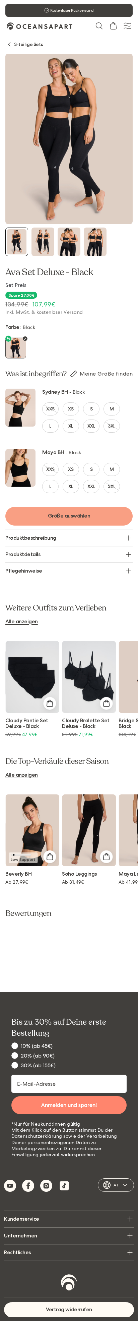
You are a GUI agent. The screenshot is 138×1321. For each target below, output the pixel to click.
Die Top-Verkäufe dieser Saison (57, 761)
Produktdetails (22, 554)
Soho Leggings (79, 874)
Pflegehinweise (23, 571)
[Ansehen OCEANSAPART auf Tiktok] (64, 1186)
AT (116, 1185)
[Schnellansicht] (49, 703)
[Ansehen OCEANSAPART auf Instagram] (46, 1186)
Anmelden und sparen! (69, 1105)
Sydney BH (55, 392)
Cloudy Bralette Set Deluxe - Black (86, 723)
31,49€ (73, 882)
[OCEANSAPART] (39, 26)
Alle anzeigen (21, 622)
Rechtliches (17, 1252)
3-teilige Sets (28, 44)
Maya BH (53, 452)
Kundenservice (21, 1219)
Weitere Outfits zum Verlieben (55, 608)
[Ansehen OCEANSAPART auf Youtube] (10, 1186)
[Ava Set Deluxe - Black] (16, 242)
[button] (99, 26)
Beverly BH (18, 874)
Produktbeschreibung (30, 538)
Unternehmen (20, 1235)
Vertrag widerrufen (69, 1309)
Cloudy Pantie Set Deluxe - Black (26, 723)
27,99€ (16, 882)
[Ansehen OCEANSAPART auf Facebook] (28, 1186)
